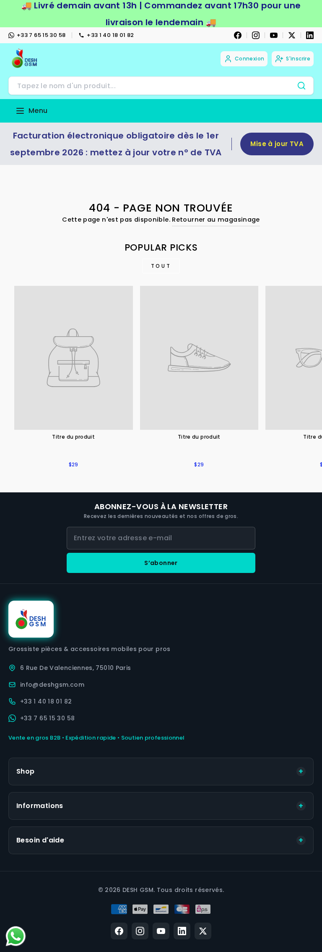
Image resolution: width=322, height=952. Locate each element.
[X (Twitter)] (203, 931)
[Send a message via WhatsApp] (15, 936)
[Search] (301, 85)
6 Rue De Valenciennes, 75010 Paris (75, 668)
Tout (161, 265)
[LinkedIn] (310, 35)
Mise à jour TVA (277, 143)
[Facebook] (238, 35)
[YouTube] (274, 35)
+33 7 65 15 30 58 (41, 35)
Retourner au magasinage (216, 219)
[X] (292, 35)
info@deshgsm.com (52, 684)
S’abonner (160, 563)
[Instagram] (256, 35)
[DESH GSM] (25, 58)
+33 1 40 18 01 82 (110, 35)
